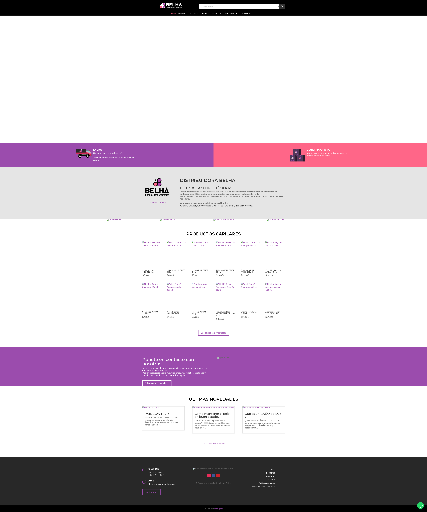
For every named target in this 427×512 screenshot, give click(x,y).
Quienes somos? (157, 202)
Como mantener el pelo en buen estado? (212, 415)
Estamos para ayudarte (157, 383)
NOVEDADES (235, 13)
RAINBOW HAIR (157, 414)
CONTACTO (246, 13)
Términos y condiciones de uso (263, 486)
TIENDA (214, 13)
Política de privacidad (267, 483)
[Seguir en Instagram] (209, 475)
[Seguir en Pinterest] (218, 475)
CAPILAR (204, 13)
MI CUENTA (224, 13)
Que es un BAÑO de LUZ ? (263, 415)
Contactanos (151, 492)
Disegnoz (218, 509)
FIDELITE (193, 13)
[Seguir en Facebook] (213, 475)
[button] (420, 505)
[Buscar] (282, 6)
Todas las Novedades (213, 443)
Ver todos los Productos (213, 333)
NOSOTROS (182, 13)
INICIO (173, 13)
